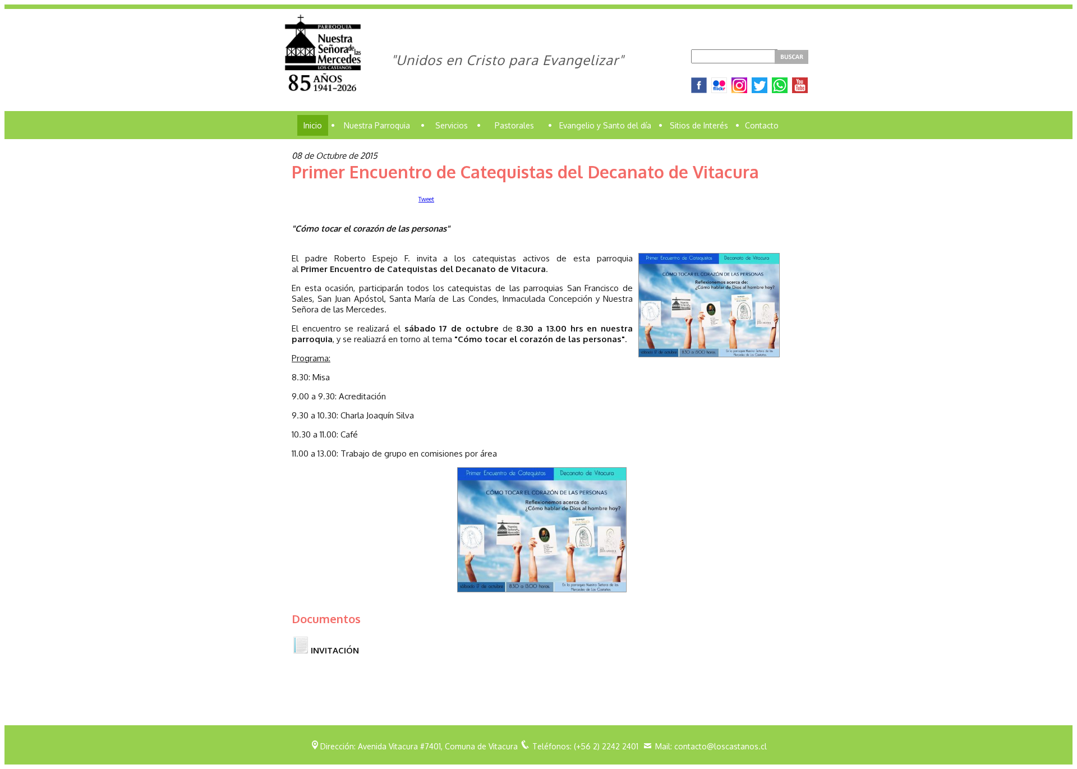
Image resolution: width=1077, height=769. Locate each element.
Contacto (762, 125)
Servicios (451, 125)
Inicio (312, 125)
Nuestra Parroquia (377, 125)
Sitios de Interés (699, 125)
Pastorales (514, 125)
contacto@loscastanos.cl (720, 746)
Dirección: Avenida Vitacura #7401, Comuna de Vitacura (419, 746)
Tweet (426, 199)
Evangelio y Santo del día (605, 125)
